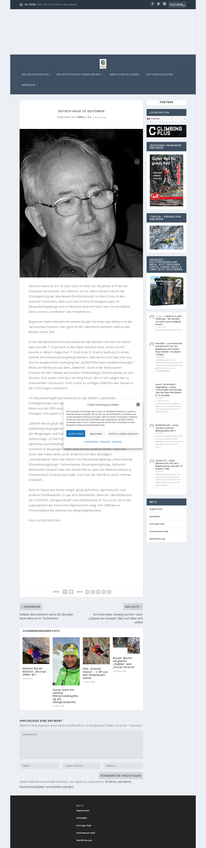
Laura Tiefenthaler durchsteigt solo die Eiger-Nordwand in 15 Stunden (168, 391)
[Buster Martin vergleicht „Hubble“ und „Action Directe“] (126, 645)
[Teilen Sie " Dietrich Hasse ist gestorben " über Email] (71, 592)
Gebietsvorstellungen (124, 74)
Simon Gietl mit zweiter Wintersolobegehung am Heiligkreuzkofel (65, 696)
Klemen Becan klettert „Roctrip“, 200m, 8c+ (35, 671)
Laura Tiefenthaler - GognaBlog (166, 385)
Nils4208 (159, 343)
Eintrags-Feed (157, 523)
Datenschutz (105, 441)
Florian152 (160, 460)
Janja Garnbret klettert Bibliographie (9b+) (166, 428)
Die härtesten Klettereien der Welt (79, 74)
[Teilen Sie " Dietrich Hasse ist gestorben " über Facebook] (65, 592)
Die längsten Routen (35, 74)
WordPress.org (157, 538)
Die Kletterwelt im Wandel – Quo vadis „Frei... (59, 4)
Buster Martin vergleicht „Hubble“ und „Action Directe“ (124, 662)
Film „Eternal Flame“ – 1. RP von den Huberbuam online (95, 673)
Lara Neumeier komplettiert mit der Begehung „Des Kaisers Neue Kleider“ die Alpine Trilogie (169, 349)
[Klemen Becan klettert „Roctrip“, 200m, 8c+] (36, 650)
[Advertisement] (103, 32)
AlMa (80, 117)
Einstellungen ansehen (123, 433)
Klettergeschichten (159, 74)
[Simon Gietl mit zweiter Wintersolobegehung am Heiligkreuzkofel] (66, 661)
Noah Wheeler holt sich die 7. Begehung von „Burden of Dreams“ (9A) (168, 464)
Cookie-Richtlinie (91, 441)
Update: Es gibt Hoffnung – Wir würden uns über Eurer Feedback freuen (168, 320)
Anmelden (155, 516)
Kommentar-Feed (159, 531)
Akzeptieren (75, 433)
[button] (138, 404)
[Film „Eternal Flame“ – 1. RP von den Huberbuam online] (96, 650)
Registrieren (156, 509)
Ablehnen (96, 433)
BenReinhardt (162, 425)
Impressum (117, 441)
